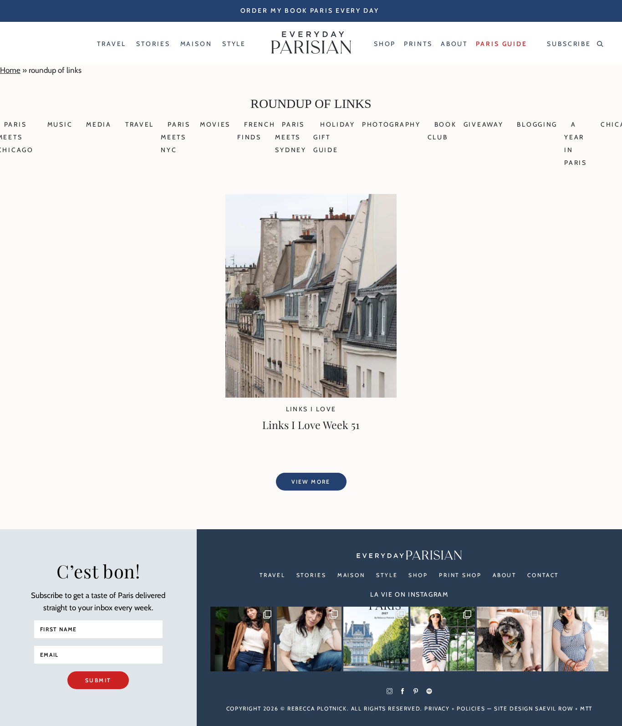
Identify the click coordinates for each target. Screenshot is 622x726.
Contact (543, 575)
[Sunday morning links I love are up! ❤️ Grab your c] (242, 639)
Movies (215, 124)
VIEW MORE (311, 481)
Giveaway (484, 124)
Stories (311, 575)
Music (60, 124)
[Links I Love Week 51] (311, 394)
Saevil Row (554, 708)
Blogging (537, 124)
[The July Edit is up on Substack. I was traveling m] (575, 639)
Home (10, 70)
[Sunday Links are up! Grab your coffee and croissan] (309, 639)
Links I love (311, 409)
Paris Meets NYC (175, 137)
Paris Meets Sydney (290, 137)
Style (387, 575)
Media (99, 124)
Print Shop (460, 575)
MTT (586, 708)
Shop (418, 575)
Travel (139, 124)
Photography (391, 124)
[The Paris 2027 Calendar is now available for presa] (375, 639)
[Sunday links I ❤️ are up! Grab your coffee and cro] (442, 639)
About (504, 575)
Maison (351, 575)
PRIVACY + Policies (454, 708)
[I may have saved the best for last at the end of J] (509, 639)
